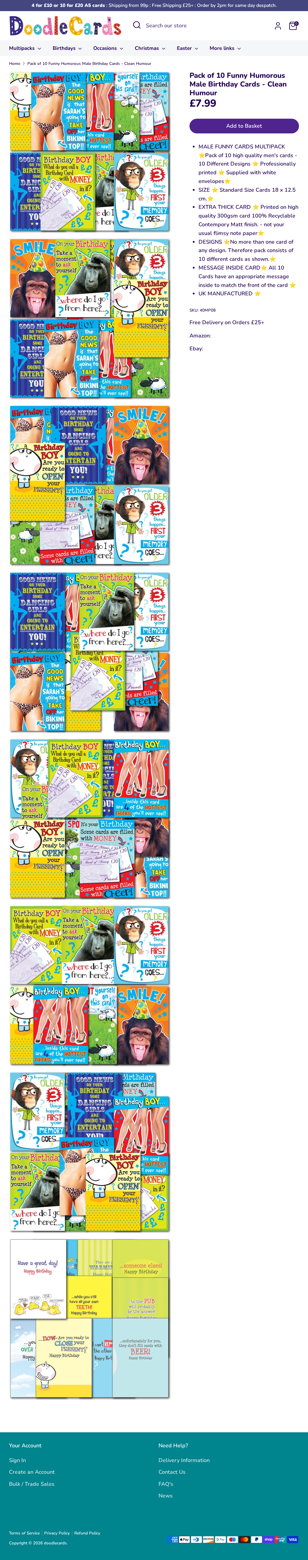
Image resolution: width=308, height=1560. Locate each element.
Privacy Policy (57, 1533)
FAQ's (166, 1484)
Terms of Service (24, 1533)
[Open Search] (137, 25)
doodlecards (55, 1543)
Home (14, 63)
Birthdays (65, 48)
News (166, 1495)
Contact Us (172, 1472)
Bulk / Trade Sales (31, 1484)
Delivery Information (184, 1460)
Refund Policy (87, 1533)
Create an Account (32, 1472)
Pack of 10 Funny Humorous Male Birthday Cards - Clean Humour (89, 63)
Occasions (105, 48)
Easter (185, 48)
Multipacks (22, 48)
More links (223, 48)
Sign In (17, 1460)
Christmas (147, 48)
